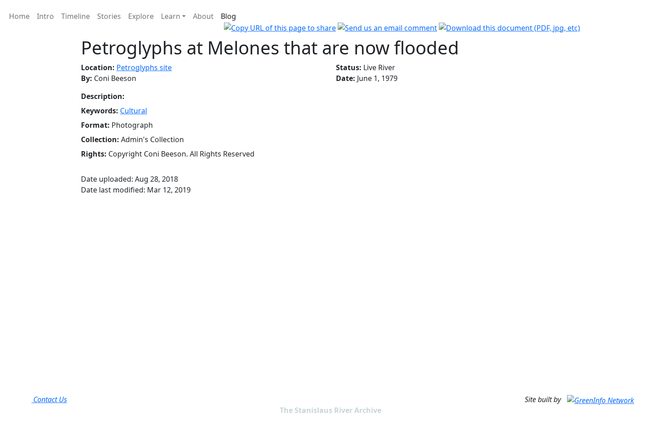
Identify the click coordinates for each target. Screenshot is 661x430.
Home (19, 16)
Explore (141, 16)
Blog (228, 16)
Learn (170, 16)
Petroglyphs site (144, 67)
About (203, 16)
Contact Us (49, 399)
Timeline (75, 16)
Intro (45, 16)
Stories (109, 16)
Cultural (133, 111)
